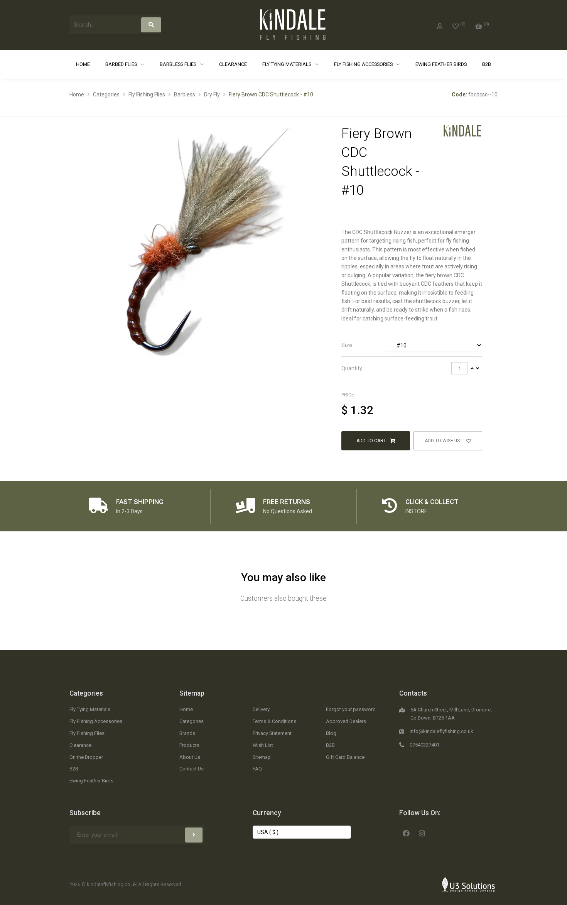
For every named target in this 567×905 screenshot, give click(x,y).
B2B (486, 64)
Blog (331, 733)
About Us (189, 757)
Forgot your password (351, 709)
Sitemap (191, 693)
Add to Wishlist (444, 440)
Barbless (184, 94)
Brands (187, 733)
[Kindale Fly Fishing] (462, 130)
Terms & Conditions (274, 721)
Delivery (261, 709)
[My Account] (439, 25)
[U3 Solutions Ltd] (469, 884)
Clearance (233, 64)
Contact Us (191, 769)
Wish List (263, 745)
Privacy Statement (272, 733)
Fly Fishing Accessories (364, 64)
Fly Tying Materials (287, 64)
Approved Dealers (346, 721)
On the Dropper (86, 757)
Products (189, 745)
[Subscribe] (193, 835)
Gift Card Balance (345, 757)
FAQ (257, 769)
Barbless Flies (178, 64)
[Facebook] (406, 832)
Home (83, 64)
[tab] (411, 345)
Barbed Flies (121, 64)
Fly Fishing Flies (146, 94)
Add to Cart (371, 440)
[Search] (151, 24)
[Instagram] (422, 832)
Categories (106, 94)
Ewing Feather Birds (441, 64)
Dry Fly (212, 94)
